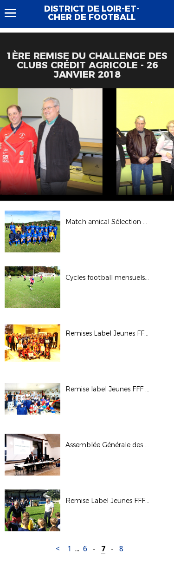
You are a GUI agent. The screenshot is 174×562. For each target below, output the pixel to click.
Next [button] (164, 134)
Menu (15, 13)
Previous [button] (10, 134)
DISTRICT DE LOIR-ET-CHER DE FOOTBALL (92, 13)
